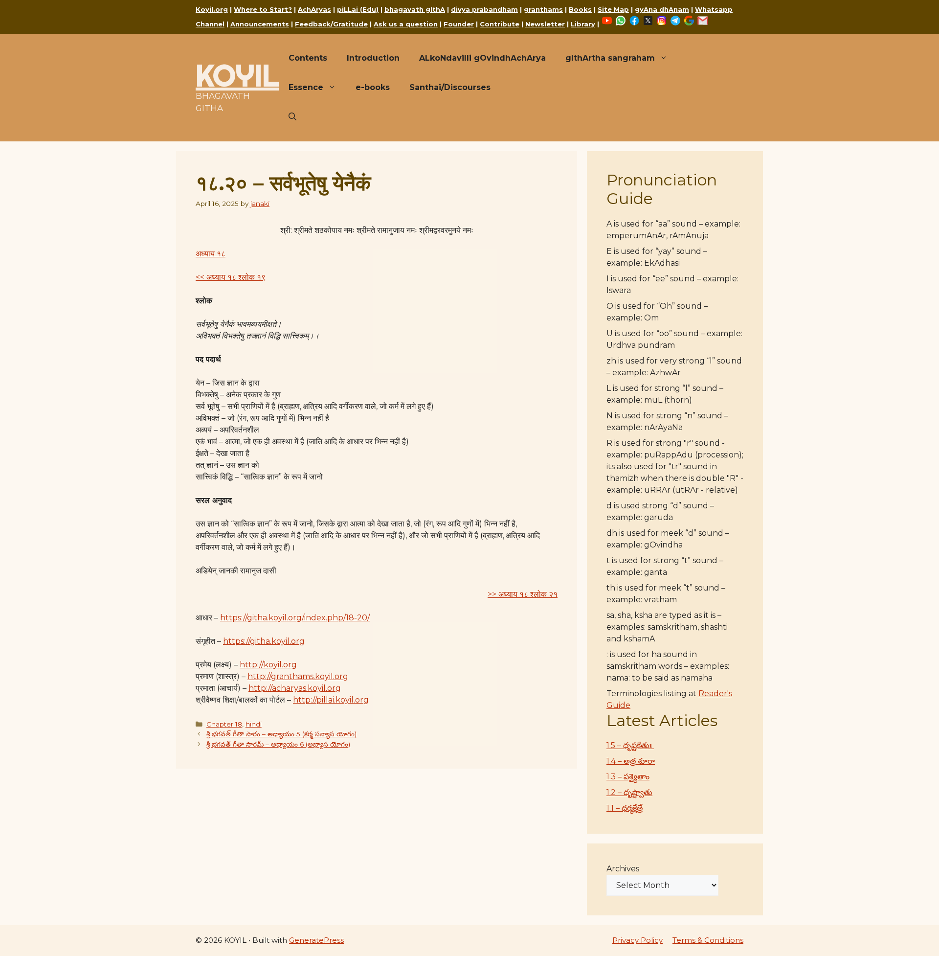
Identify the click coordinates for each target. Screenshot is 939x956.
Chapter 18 (224, 724)
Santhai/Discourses (450, 87)
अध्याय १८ (210, 253)
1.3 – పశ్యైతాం (627, 776)
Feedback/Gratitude (331, 24)
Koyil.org (212, 9)
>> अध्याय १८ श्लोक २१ (523, 594)
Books (580, 9)
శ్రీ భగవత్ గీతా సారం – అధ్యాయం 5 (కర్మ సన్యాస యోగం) (281, 734)
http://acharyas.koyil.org (294, 688)
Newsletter (545, 24)
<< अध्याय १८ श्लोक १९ (231, 277)
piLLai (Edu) (358, 9)
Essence (306, 87)
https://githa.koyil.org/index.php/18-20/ (295, 617)
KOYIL (237, 75)
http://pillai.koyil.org (331, 700)
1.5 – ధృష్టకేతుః (630, 745)
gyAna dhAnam (662, 9)
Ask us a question (406, 24)
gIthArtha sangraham (610, 58)
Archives (622, 868)
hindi (254, 724)
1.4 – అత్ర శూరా (630, 761)
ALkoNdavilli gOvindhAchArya (482, 58)
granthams (543, 9)
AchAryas (314, 9)
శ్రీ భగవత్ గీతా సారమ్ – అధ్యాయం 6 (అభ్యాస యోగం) (278, 744)
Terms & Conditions (707, 940)
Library (583, 24)
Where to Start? (263, 9)
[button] (292, 117)
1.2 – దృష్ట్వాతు (629, 792)
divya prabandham (484, 9)
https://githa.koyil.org (264, 641)
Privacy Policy (637, 940)
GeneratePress (316, 940)
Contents (308, 58)
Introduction (373, 58)
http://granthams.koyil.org (297, 676)
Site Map (613, 9)
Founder (459, 24)
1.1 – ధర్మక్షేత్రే (624, 808)
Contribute (499, 24)
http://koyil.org (268, 664)
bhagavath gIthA (414, 9)
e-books (373, 87)
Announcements (259, 24)
